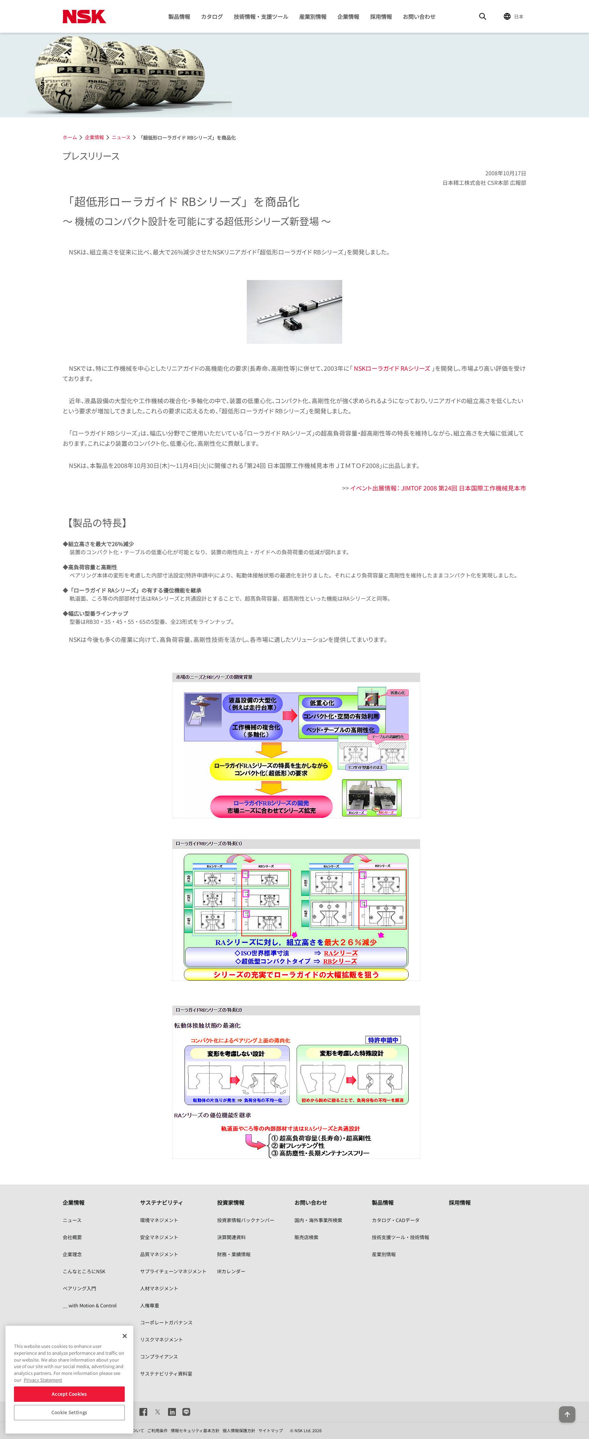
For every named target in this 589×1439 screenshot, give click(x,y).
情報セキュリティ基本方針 (195, 1430)
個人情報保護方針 (239, 1430)
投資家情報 (230, 1202)
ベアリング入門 (79, 1288)
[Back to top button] (567, 1414)
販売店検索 (306, 1237)
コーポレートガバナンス (166, 1322)
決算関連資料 (231, 1237)
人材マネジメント (159, 1288)
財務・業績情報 (234, 1254)
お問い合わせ (419, 16)
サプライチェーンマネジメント (173, 1271)
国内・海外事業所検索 (318, 1220)
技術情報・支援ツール (261, 16)
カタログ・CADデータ (396, 1220)
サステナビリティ (161, 1202)
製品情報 (179, 16)
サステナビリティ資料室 (166, 1373)
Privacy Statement (43, 1379)
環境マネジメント (159, 1220)
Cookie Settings (69, 1412)
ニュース (72, 1220)
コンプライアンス (159, 1356)
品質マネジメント (159, 1254)
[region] (69, 1380)
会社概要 (72, 1237)
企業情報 (348, 16)
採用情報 (381, 16)
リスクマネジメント (161, 1339)
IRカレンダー (231, 1271)
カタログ (212, 16)
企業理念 (72, 1254)
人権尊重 (149, 1305)
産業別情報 (313, 16)
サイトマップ (270, 1430)
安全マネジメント (159, 1237)
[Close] (124, 1335)
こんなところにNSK (84, 1271)
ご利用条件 (157, 1430)
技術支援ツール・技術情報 (400, 1237)
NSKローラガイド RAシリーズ (392, 368)
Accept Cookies (69, 1394)
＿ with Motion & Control (90, 1305)
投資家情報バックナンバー (245, 1220)
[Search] (483, 16)
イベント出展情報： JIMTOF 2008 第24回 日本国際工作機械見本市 (438, 488)
